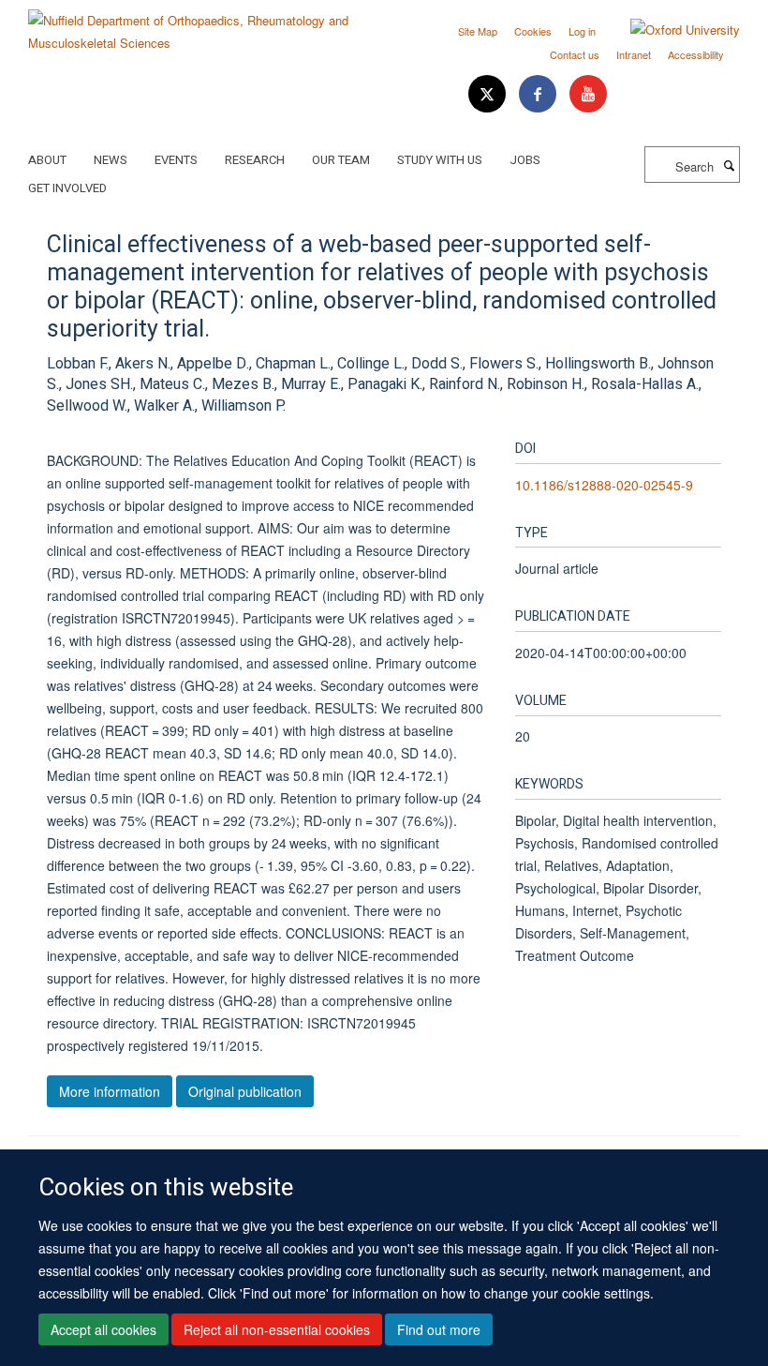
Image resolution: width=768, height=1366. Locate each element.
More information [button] (109, 1091)
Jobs (525, 160)
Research (255, 160)
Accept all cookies (103, 1329)
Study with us (439, 160)
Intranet (633, 54)
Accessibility (696, 54)
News (110, 160)
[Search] (728, 165)
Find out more (438, 1329)
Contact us (574, 54)
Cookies (533, 30)
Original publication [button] (245, 1091)
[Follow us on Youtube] (588, 94)
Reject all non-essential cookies (277, 1329)
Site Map (477, 30)
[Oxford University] (671, 30)
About (47, 160)
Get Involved (67, 188)
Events (176, 160)
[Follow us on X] (489, 94)
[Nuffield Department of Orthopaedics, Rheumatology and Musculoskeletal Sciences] (199, 25)
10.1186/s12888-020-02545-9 (604, 484)
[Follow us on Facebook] (539, 94)
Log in (582, 30)
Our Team (341, 160)
